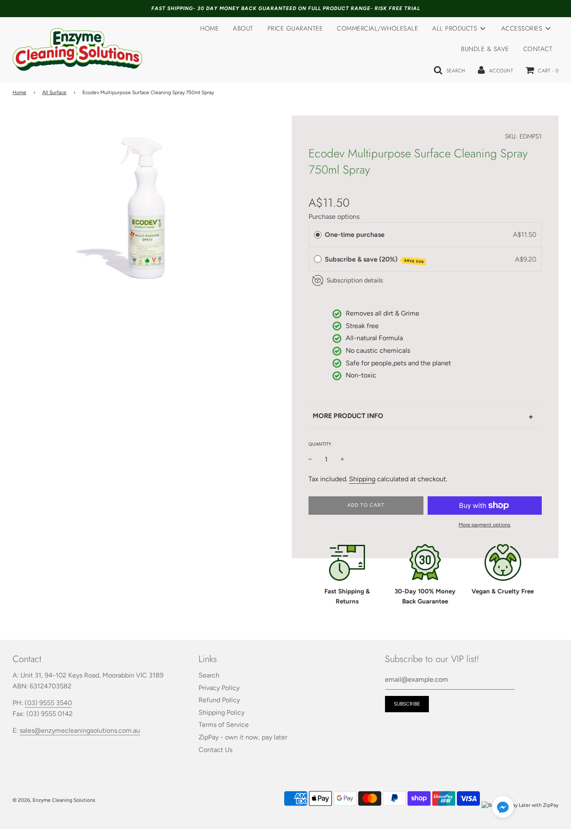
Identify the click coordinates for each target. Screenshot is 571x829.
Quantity (319, 444)
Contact (538, 49)
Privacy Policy (219, 688)
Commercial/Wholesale (377, 28)
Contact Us (215, 750)
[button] (503, 808)
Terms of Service (224, 725)
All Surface (54, 92)
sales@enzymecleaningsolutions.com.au (80, 730)
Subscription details (354, 280)
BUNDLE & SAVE (485, 49)
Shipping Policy (222, 712)
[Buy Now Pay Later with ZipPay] (520, 805)
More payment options (484, 525)
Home (209, 28)
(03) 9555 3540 (48, 703)
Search (209, 675)
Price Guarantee (295, 28)
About (243, 28)
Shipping (362, 479)
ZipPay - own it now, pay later (243, 737)
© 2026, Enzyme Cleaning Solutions (54, 800)
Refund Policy (219, 700)
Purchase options (333, 217)
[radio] (317, 234)
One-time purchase (355, 235)
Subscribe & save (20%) (374, 259)
